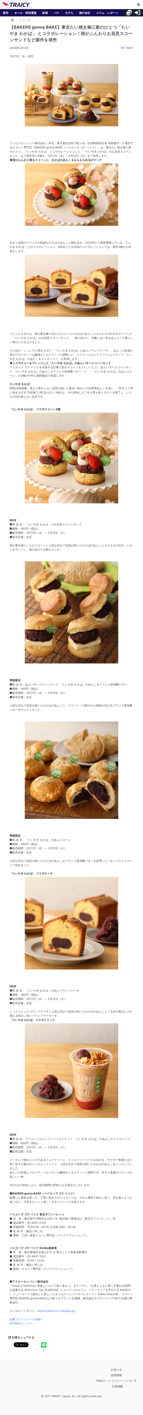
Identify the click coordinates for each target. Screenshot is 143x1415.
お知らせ (116, 1369)
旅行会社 (84, 13)
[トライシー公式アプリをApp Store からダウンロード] (22, 1379)
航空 (6, 13)
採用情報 (116, 1375)
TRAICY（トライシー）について (116, 1380)
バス (56, 13)
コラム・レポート (107, 13)
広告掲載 (117, 1386)
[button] (138, 4)
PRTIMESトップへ (21, 1323)
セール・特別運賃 (25, 13)
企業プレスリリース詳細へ (26, 1319)
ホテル (69, 13)
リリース (25, 20)
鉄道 (45, 13)
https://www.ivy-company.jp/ (56, 1311)
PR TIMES (127, 48)
